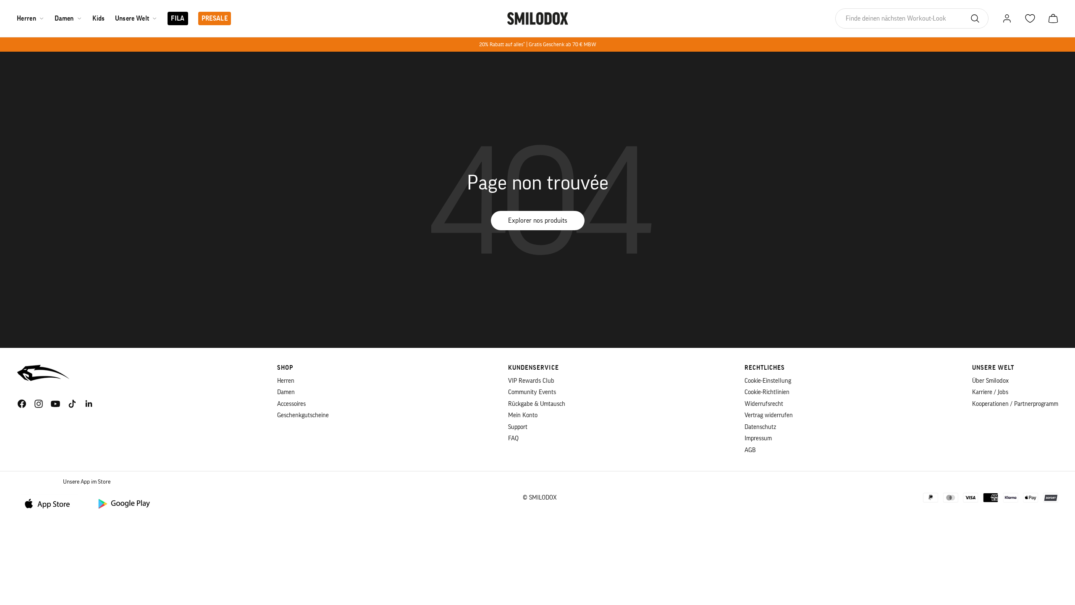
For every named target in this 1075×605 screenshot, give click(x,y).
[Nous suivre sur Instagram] (39, 404)
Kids (98, 18)
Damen (64, 18)
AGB (750, 450)
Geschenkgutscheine (303, 415)
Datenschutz (760, 427)
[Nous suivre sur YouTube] (55, 404)
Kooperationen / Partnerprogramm (1015, 404)
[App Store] (50, 503)
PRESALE (215, 18)
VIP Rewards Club (531, 381)
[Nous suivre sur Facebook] (22, 404)
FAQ (513, 438)
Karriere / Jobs (990, 392)
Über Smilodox (990, 381)
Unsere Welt (132, 18)
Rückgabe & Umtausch (536, 404)
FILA (177, 18)
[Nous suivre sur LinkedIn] (89, 404)
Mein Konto (523, 415)
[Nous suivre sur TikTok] (72, 404)
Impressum (758, 438)
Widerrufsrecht (764, 404)
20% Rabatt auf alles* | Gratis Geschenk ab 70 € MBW (537, 44)
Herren (26, 18)
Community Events (532, 392)
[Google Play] (123, 503)
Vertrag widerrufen (769, 415)
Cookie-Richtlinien (767, 392)
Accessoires (291, 404)
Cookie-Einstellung (768, 381)
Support (517, 427)
